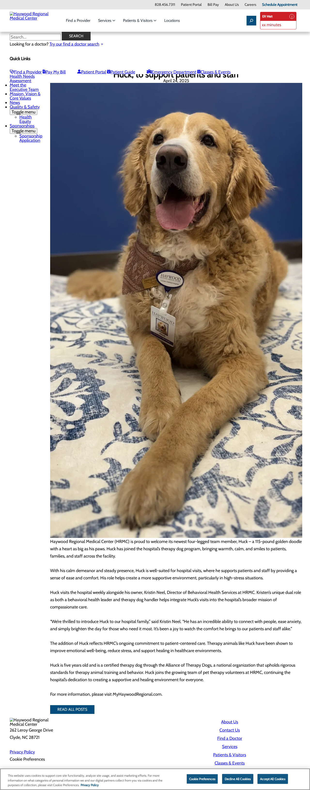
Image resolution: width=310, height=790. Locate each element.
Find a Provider (78, 20)
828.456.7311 (165, 5)
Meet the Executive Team (24, 87)
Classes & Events (216, 72)
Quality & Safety (25, 109)
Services (105, 20)
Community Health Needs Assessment (22, 76)
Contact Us (229, 730)
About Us (232, 5)
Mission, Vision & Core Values (25, 96)
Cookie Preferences (202, 779)
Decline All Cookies (238, 779)
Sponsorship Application (30, 138)
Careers (250, 5)
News (15, 102)
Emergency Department (174, 72)
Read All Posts (72, 709)
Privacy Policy (22, 752)
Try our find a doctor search (74, 44)
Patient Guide (122, 72)
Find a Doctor (229, 738)
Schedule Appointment (279, 5)
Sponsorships (22, 128)
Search (76, 36)
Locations (172, 20)
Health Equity (25, 119)
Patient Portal (191, 5)
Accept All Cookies (272, 779)
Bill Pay (213, 5)
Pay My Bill (56, 72)
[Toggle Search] (251, 20)
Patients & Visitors (138, 20)
